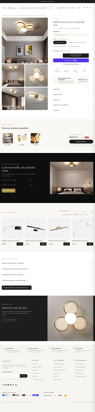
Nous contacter (57, 379)
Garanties (56, 373)
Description (71, 89)
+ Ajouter (20, 243)
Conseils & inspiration (80, 367)
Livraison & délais (58, 367)
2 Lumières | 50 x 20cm (59, 42)
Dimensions (71, 99)
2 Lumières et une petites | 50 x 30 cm (77, 42)
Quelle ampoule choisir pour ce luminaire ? (13, 263)
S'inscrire (23, 375)
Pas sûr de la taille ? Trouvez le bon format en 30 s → (17, 287)
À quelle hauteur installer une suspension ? (13, 274)
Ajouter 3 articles (81, 141)
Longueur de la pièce (19, 180)
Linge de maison (36, 373)
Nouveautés (61, 7)
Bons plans (35, 376)
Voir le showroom (10, 320)
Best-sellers (70, 7)
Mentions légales (10, 402)
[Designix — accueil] (12, 8)
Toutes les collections (37, 379)
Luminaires (35, 363)
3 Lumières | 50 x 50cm (59, 46)
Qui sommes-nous (79, 363)
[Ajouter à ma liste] (45, 60)
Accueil (3, 15)
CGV (3, 402)
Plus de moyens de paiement (71, 64)
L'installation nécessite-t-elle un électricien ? (14, 280)
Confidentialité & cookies (21, 402)
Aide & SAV (56, 376)
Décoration (35, 370)
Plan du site (30, 402)
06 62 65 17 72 (83, 79)
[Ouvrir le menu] (4, 7)
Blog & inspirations (79, 370)
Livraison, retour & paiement (71, 105)
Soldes (78, 7)
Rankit (91, 402)
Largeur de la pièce (19, 184)
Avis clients (71, 110)
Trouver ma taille (9, 190)
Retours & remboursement (60, 370)
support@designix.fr (82, 81)
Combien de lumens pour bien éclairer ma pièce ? (15, 269)
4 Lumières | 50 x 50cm (73, 46)
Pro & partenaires (79, 373)
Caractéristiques (71, 94)
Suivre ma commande (59, 363)
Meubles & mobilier (37, 367)
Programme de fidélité (80, 376)
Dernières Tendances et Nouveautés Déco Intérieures (18, 15)
